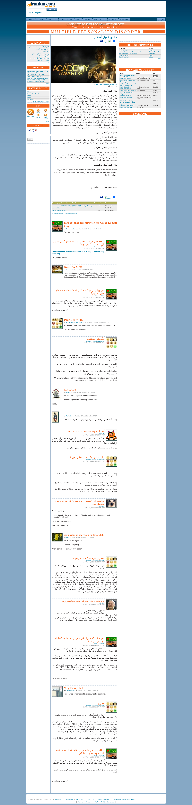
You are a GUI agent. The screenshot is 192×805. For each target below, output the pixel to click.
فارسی (161, 19)
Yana (67, 270)
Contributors (69, 799)
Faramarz (102, 506)
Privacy (88, 802)
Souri (67, 537)
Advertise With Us (103, 799)
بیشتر (47, 62)
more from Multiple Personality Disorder (64, 213)
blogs (38, 112)
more (47, 83)
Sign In (30, 13)
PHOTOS (52, 19)
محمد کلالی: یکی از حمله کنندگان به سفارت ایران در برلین (127, 102)
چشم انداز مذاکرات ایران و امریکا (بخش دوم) (40, 59)
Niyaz (29, 92)
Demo (151, 50)
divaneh (102, 433)
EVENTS (124, 19)
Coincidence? (123, 50)
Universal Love (56, 208)
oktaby (68, 392)
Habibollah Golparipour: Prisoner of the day (127, 106)
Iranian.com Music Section (40, 101)
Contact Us (90, 799)
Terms (80, 802)
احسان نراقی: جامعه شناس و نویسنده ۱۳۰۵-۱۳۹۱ (127, 84)
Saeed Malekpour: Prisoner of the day (125, 77)
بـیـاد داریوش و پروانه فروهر (35, 76)
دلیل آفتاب (45, 51)
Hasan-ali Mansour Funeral (36, 81)
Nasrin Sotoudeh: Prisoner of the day (125, 87)
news (45, 112)
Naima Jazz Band (33, 94)
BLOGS (113, 19)
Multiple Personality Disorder (106, 85)
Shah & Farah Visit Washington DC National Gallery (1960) (37, 78)
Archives (58, 799)
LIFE (78, 19)
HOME (31, 19)
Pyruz (29, 95)
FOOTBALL (100, 19)
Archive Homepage (107, 802)
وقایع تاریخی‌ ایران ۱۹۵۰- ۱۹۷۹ (36, 74)
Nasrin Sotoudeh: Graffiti (127, 90)
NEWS (87, 19)
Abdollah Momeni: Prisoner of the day (125, 96)
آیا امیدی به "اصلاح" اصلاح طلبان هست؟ (40, 55)
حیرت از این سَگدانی (125, 55)
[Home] (41, 7)
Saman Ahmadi (154, 52)
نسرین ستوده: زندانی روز (127, 75)
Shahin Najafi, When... (59, 210)
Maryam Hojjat (70, 690)
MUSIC (41, 19)
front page (30, 116)
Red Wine (69, 416)
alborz (151, 57)
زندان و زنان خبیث (42, 49)
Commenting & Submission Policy (124, 799)
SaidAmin (152, 53)
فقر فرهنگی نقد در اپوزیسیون (38, 46)
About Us (79, 799)
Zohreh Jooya (31, 99)
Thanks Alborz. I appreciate (128, 53)
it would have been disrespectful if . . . (131, 52)
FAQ (96, 802)
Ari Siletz (102, 603)
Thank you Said (124, 57)
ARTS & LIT (66, 19)
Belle (29, 97)
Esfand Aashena (71, 229)
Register (38, 13)
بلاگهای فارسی (46, 117)
